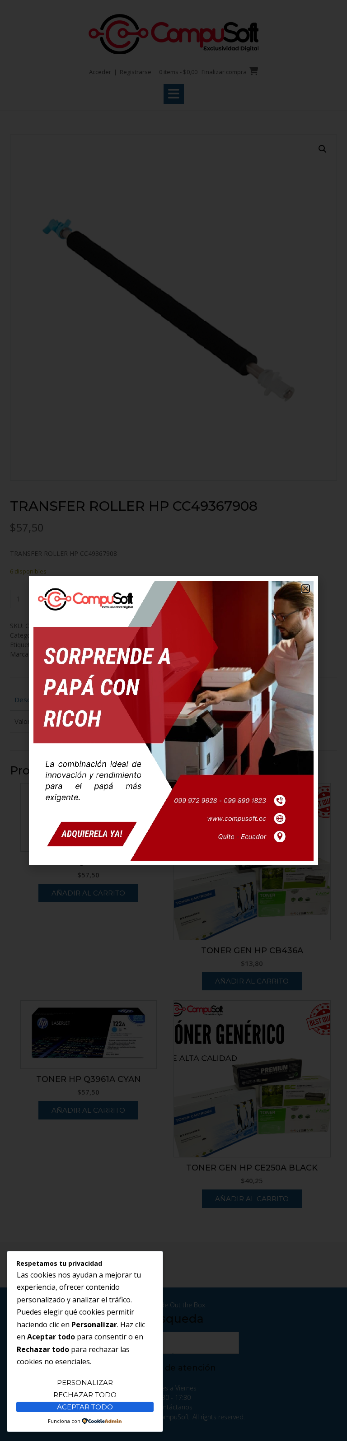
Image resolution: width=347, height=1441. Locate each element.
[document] (173, 720)
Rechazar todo (85, 1394)
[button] (305, 588)
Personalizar (85, 1382)
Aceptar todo (85, 1407)
